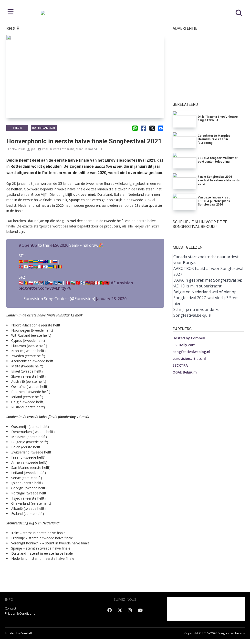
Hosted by (189, 338)
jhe (33, 149)
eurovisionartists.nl (189, 358)
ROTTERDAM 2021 (43, 127)
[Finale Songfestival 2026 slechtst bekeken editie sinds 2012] (184, 181)
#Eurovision (122, 282)
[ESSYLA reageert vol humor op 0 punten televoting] (184, 160)
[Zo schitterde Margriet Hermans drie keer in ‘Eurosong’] (184, 140)
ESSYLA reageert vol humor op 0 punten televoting (218, 159)
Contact (10, 608)
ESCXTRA (180, 365)
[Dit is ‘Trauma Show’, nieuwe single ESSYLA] (184, 119)
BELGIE (17, 127)
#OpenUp (28, 245)
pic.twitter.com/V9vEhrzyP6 (45, 288)
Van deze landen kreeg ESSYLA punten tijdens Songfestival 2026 (214, 201)
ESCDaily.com (184, 345)
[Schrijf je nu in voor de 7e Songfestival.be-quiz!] (208, 235)
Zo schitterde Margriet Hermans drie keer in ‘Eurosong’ (214, 139)
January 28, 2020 (111, 298)
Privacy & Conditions (20, 613)
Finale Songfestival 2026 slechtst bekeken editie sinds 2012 (219, 180)
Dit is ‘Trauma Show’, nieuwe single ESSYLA (218, 118)
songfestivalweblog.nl (191, 351)
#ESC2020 (59, 245)
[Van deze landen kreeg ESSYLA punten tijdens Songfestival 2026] (184, 202)
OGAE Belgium (185, 372)
